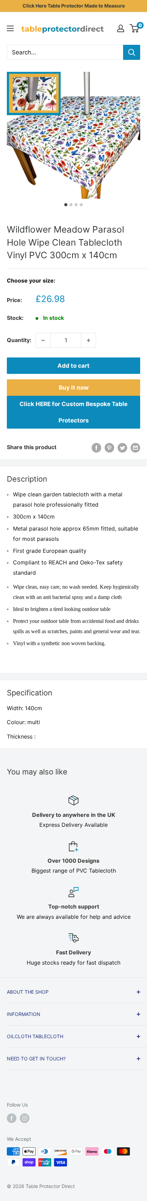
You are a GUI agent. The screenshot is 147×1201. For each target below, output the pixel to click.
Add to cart (73, 365)
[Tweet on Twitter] (122, 447)
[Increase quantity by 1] (88, 340)
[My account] (120, 28)
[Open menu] (10, 28)
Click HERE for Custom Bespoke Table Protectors (73, 412)
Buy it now (74, 387)
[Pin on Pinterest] (109, 447)
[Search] (131, 52)
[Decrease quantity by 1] (43, 340)
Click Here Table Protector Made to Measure (74, 6)
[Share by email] (135, 447)
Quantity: (19, 340)
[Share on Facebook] (96, 447)
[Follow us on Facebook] (11, 1118)
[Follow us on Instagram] (24, 1118)
